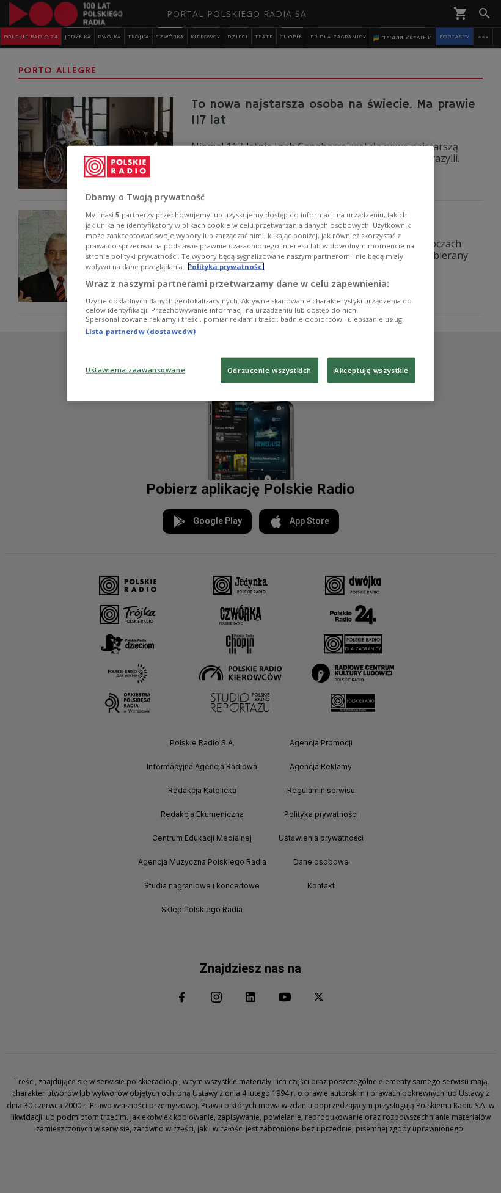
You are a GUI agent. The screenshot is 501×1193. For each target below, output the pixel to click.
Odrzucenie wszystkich (269, 370)
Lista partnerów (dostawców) (141, 330)
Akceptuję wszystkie (371, 370)
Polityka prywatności (226, 266)
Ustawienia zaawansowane (135, 369)
